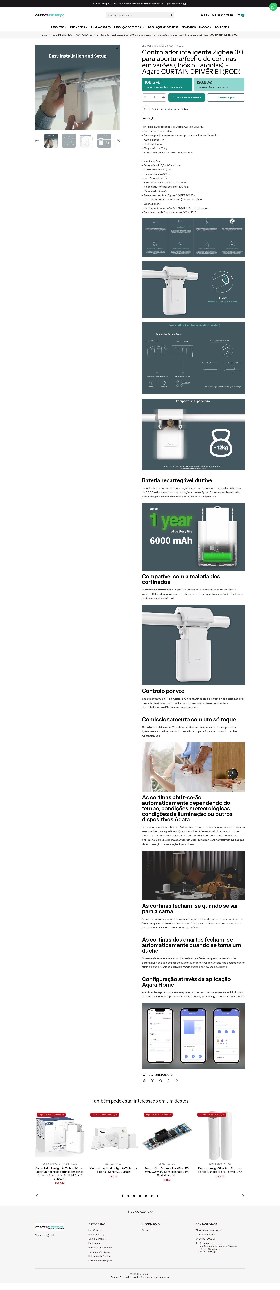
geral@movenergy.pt (210, 1230)
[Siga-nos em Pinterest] (52, 1235)
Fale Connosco (96, 1230)
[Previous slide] (37, 141)
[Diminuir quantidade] (145, 97)
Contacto (147, 1230)
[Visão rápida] (77, 1136)
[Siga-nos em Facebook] (47, 1235)
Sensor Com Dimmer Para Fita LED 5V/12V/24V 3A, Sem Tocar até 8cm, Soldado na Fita (167, 1172)
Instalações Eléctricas (163, 27)
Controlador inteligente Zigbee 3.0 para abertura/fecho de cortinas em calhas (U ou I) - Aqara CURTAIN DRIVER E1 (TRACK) (59, 1173)
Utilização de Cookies (99, 1256)
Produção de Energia (128, 27)
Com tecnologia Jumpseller (155, 1277)
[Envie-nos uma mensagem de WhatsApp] (273, 7)
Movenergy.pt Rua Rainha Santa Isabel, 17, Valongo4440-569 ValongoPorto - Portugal (218, 1247)
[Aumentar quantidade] (163, 97)
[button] (122, 1196)
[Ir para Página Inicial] (49, 15)
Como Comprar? (97, 1238)
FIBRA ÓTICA (77, 27)
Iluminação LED (101, 27)
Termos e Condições (99, 1251)
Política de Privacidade (100, 1247)
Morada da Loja (96, 1234)
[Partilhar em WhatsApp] (160, 1081)
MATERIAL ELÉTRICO (62, 35)
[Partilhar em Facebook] (144, 1081)
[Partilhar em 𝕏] (152, 1081)
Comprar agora (226, 97)
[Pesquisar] (171, 15)
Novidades (189, 27)
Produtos (57, 27)
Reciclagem (94, 1243)
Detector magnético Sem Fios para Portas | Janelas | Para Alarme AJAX (220, 1170)
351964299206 (207, 1238)
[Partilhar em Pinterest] (168, 1081)
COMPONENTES (84, 35)
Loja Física (222, 27)
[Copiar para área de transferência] (176, 1081)
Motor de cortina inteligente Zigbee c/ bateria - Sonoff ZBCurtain (113, 1170)
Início (44, 35)
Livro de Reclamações (100, 1260)
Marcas (204, 27)
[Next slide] (117, 141)
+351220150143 (207, 1234)
